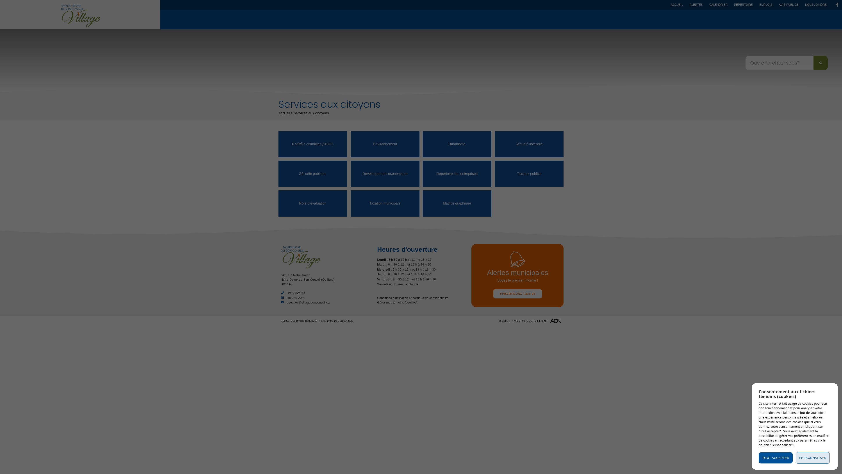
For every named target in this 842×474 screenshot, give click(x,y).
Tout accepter (775, 458)
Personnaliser (812, 458)
